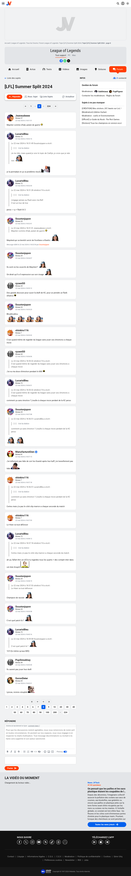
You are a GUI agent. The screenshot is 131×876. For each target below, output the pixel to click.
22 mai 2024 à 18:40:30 (23, 665)
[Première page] (32, 702)
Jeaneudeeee (22, 115)
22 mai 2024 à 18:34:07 (23, 258)
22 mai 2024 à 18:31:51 (23, 120)
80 (34, 712)
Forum (120, 69)
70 (27, 712)
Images (83, 69)
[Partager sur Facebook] (61, 60)
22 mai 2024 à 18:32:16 (23, 139)
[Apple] (101, 841)
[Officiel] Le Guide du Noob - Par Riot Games (100, 119)
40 (74, 707)
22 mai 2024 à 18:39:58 (23, 611)
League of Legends (18, 43)
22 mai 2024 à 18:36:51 (23, 385)
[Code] (35, 751)
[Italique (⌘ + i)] (11, 751)
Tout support (60, 55)
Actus (32, 69)
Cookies (107, 856)
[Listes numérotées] (28, 751)
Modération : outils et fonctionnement (98, 116)
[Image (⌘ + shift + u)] (48, 751)
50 (15, 712)
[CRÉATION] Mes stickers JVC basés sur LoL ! (101, 108)
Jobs (86, 860)
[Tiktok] (52, 841)
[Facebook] (19, 841)
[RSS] (45, 841)
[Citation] (31, 751)
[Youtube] (39, 841)
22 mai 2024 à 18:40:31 (23, 683)
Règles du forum (113, 95)
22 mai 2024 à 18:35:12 (23, 288)
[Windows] (107, 841)
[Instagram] (32, 841)
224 (49, 106)
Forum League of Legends (48, 43)
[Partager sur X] (68, 60)
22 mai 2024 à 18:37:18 (23, 482)
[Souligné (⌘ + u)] (15, 751)
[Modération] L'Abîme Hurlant (94, 112)
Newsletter (70, 860)
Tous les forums (32, 43)
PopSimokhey (23, 660)
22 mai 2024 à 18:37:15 (23, 457)
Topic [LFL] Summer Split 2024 (70, 43)
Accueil (7, 43)
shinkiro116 (22, 330)
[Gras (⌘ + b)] (7, 751)
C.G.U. (50, 856)
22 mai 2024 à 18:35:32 (23, 335)
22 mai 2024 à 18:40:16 (23, 634)
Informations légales (36, 856)
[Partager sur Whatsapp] (64, 60)
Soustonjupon (23, 218)
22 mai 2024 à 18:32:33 (23, 186)
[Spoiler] (39, 751)
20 (61, 707)
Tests (49, 69)
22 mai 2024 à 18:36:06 (23, 356)
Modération (69, 856)
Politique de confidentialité (89, 856)
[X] (26, 841)
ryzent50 (20, 283)
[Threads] (58, 841)
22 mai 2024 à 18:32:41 (23, 224)
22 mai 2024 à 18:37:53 (23, 520)
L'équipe (20, 856)
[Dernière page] (49, 702)
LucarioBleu (21, 133)
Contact (10, 856)
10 (54, 707)
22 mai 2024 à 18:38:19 (23, 581)
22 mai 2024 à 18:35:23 (23, 309)
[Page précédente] (37, 702)
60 (21, 712)
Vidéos (65, 69)
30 (67, 707)
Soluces (102, 69)
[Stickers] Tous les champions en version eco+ (102, 123)
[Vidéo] (52, 751)
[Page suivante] (43, 702)
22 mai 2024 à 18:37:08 (23, 414)
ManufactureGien (24, 451)
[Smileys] (45, 751)
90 (40, 712)
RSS (79, 860)
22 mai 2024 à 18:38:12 (23, 539)
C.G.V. (59, 856)
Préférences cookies (53, 860)
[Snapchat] (65, 841)
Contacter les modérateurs (93, 95)
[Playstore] (94, 841)
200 (55, 712)
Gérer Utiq (118, 856)
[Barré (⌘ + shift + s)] (18, 751)
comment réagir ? (34, 726)
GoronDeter (21, 678)
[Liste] (24, 751)
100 (47, 712)
